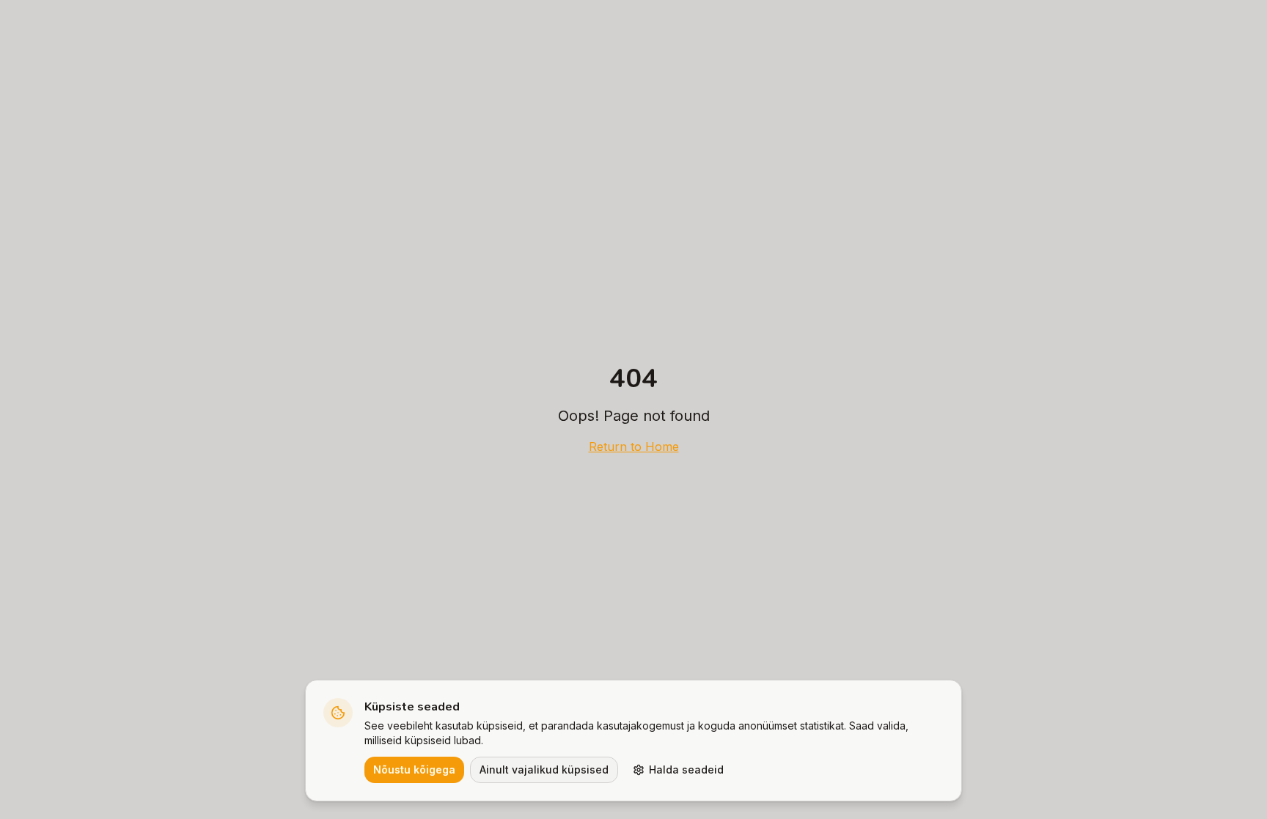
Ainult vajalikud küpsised (544, 769)
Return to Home (634, 446)
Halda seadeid (686, 769)
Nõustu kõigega (414, 769)
